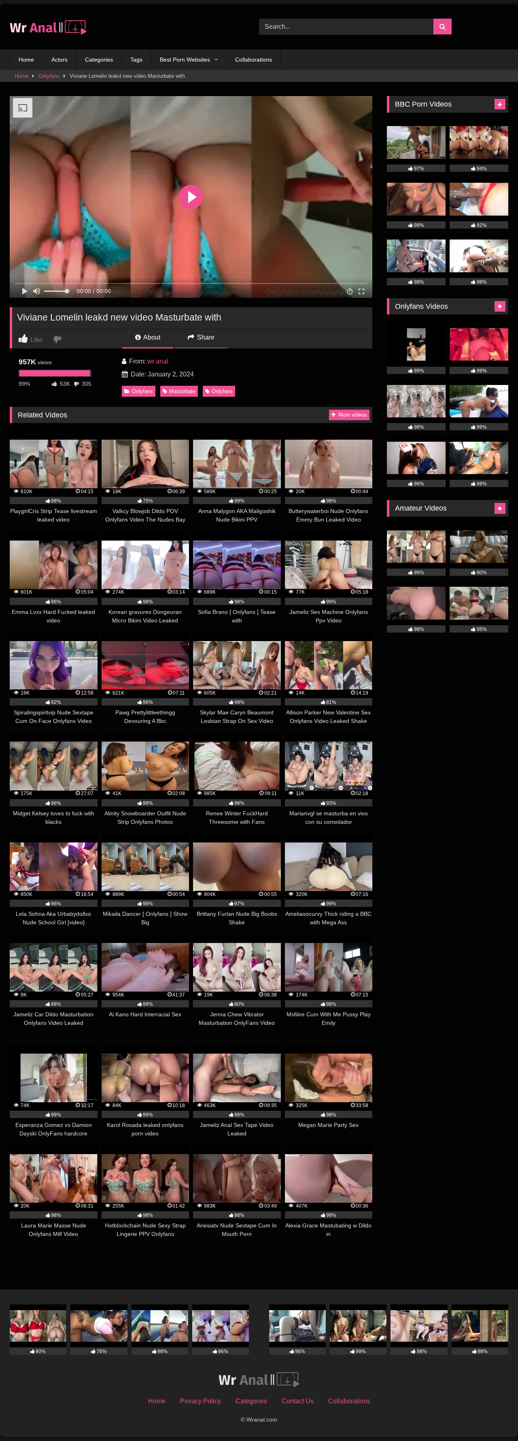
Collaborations (253, 59)
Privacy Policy (200, 1401)
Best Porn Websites (185, 59)
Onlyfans (48, 76)
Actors (59, 59)
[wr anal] (48, 27)
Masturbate (182, 391)
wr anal (157, 361)
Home (26, 59)
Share (204, 337)
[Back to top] (493, 1417)
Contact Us (298, 1401)
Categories (99, 59)
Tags (136, 59)
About (151, 337)
